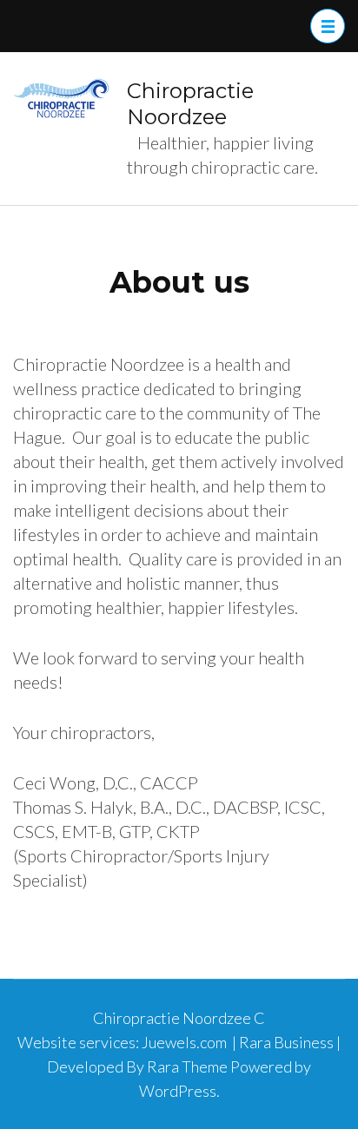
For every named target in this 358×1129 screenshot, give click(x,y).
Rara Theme (187, 1066)
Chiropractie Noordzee (190, 103)
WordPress (177, 1090)
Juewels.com (184, 1042)
